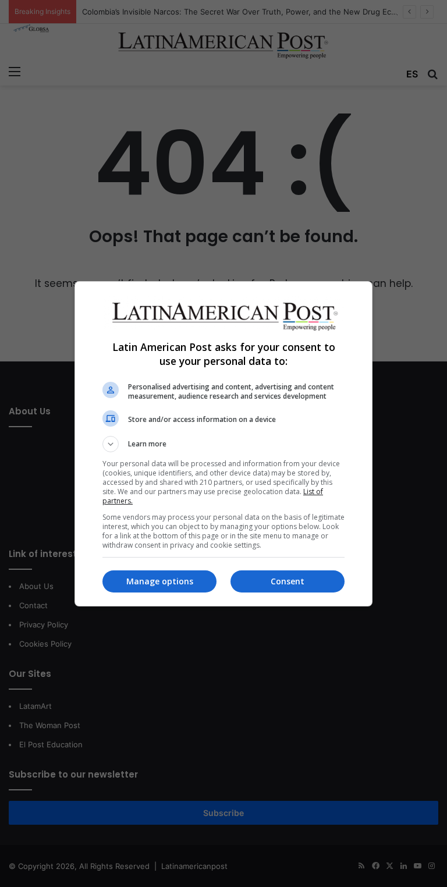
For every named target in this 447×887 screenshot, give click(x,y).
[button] (223, 444)
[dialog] (223, 443)
